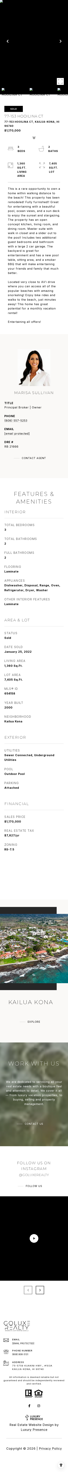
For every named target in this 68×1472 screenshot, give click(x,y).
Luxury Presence (34, 1429)
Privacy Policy (50, 1448)
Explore (34, 1021)
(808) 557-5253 (15, 420)
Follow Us (34, 1186)
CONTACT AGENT (34, 458)
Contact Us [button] (34, 1123)
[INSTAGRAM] (38, 1405)
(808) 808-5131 (20, 1354)
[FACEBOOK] (29, 1405)
